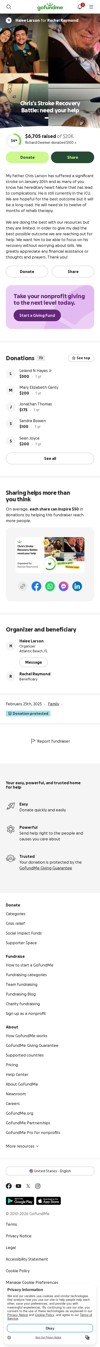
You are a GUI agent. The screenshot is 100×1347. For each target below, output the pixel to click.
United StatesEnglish (52, 1171)
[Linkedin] (77, 586)
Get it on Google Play (20, 1201)
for (47, 20)
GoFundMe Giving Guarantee (45, 868)
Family (53, 704)
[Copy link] (23, 586)
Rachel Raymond (34, 674)
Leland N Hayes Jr (35, 370)
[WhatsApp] (50, 586)
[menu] (91, 7)
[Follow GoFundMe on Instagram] (38, 1186)
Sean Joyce (29, 438)
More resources (20, 1146)
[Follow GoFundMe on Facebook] (9, 1186)
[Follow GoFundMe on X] (28, 1186)
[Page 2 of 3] (51, 118)
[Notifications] (79, 7)
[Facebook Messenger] (63, 586)
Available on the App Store (48, 1201)
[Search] (9, 7)
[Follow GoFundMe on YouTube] (18, 1186)
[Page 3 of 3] (54, 118)
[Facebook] (36, 586)
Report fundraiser (53, 741)
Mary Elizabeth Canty (38, 387)
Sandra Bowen (32, 421)
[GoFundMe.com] (50, 6)
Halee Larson (31, 641)
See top (83, 358)
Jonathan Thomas (35, 404)
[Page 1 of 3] (47, 118)
